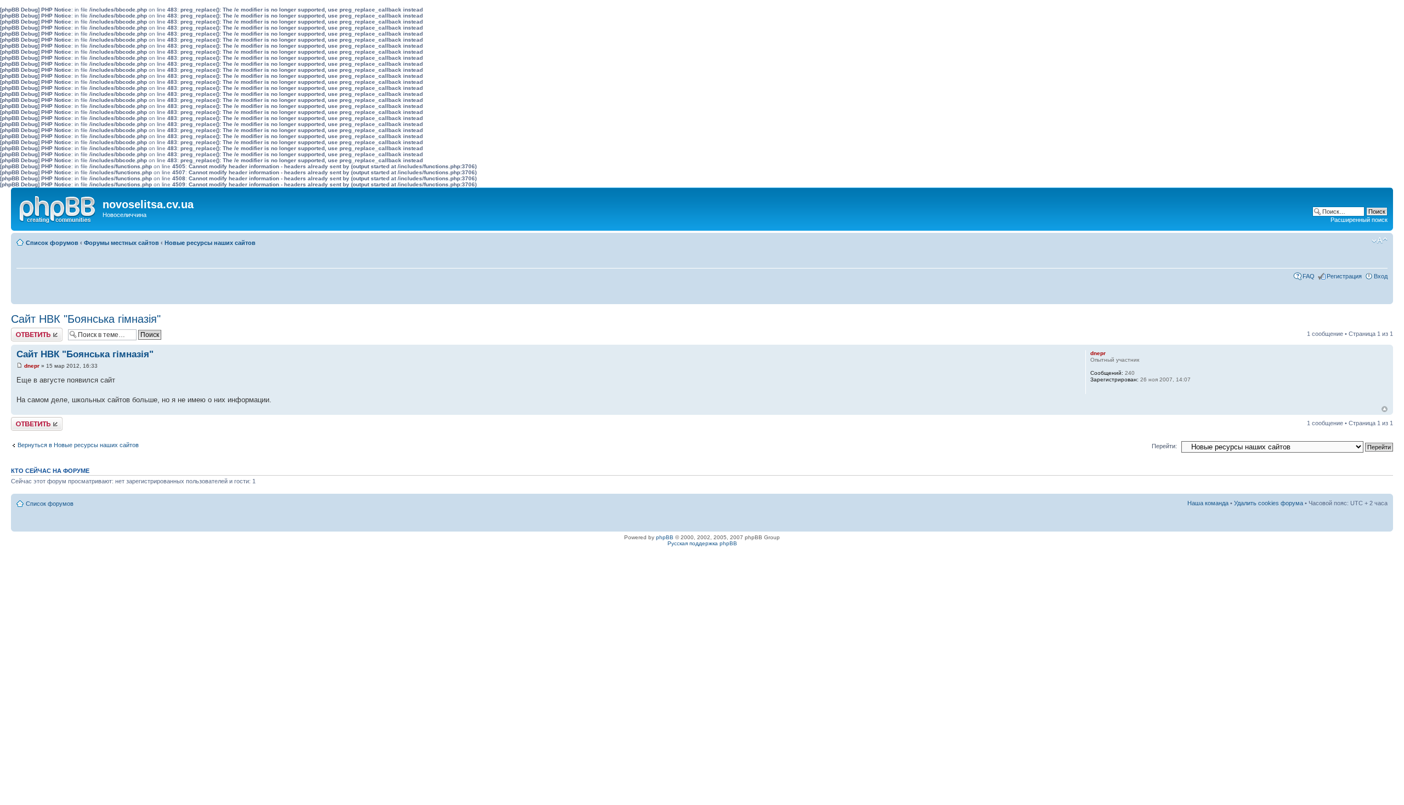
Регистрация (1344, 276)
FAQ (1309, 276)
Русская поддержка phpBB (702, 543)
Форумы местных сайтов (121, 242)
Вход (1381, 276)
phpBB (664, 537)
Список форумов (52, 242)
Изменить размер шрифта (1380, 241)
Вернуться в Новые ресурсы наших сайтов (78, 445)
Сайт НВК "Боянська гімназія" (86, 319)
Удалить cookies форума (1268, 503)
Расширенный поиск (1359, 219)
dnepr (31, 366)
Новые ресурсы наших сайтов (210, 242)
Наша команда (1207, 503)
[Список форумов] (58, 207)
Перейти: (1164, 446)
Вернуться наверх (1385, 409)
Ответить (24, 331)
